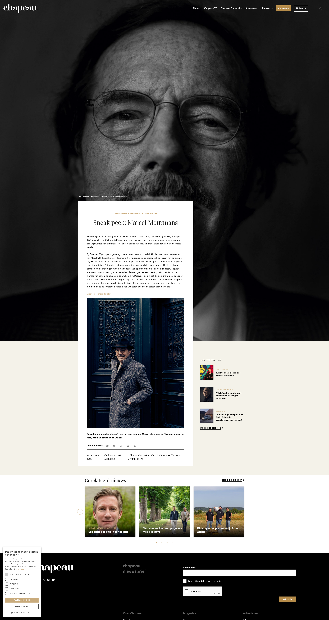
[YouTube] (53, 580)
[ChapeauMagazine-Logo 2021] (20, 8)
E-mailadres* (189, 567)
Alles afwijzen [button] (22, 606)
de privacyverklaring (212, 581)
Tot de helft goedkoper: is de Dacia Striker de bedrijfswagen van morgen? (229, 417)
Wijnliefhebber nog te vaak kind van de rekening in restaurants (228, 396)
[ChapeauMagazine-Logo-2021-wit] (53, 568)
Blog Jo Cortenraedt (224, 390)
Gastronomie (204, 524)
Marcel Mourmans (160, 455)
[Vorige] (80, 512)
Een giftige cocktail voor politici (108, 531)
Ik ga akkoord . (205, 581)
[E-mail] (107, 445)
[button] (267, 8)
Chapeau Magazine (140, 455)
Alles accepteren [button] (22, 600)
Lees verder (20, 569)
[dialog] (22, 582)
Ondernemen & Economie (102, 528)
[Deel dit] (114, 445)
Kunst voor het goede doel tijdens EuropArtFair (228, 374)
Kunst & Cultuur (222, 370)
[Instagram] (44, 580)
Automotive (220, 411)
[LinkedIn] (48, 580)
